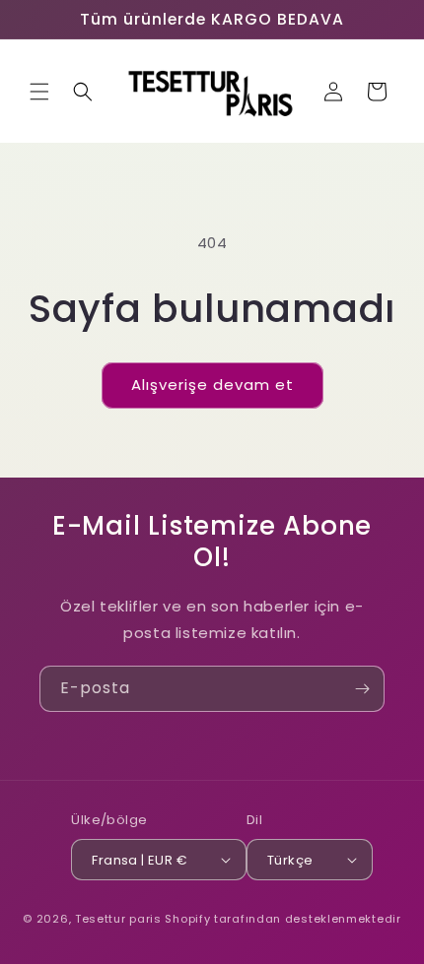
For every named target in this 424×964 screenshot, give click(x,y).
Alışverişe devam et (212, 384)
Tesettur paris (118, 919)
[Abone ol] (362, 689)
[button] (39, 91)
